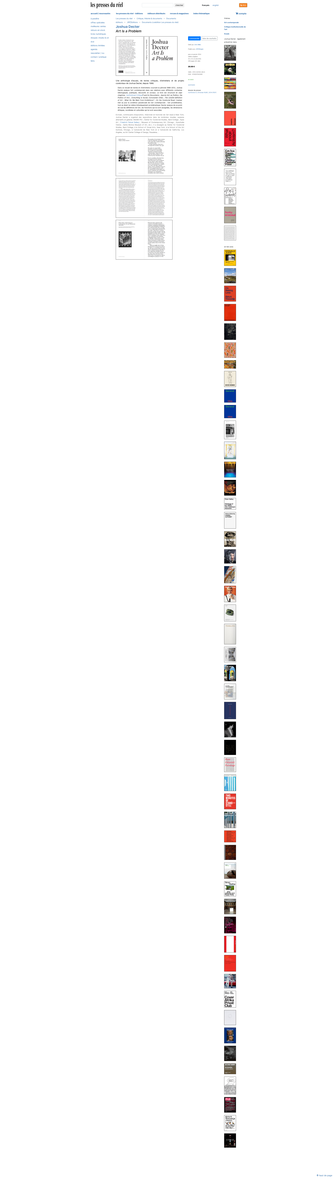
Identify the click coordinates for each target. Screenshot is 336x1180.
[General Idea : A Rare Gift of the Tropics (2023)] (231, 350)
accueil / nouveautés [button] (100, 13)
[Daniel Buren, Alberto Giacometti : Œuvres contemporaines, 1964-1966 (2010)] (231, 963)
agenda (94, 49)
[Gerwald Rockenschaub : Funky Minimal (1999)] (231, 215)
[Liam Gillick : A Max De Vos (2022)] (231, 430)
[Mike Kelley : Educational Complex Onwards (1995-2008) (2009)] (231, 1053)
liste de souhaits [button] (209, 38)
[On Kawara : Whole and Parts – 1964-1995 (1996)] (231, 233)
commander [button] (194, 38)
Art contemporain (231, 22)
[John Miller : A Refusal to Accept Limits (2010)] (231, 981)
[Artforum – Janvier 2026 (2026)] (231, 69)
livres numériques (98, 34)
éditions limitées (98, 45)
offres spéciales (98, 22)
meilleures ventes (98, 26)
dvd (92, 41)
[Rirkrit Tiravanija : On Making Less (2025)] (231, 293)
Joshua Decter (128, 27)
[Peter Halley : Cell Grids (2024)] (231, 312)
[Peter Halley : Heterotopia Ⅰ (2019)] (231, 469)
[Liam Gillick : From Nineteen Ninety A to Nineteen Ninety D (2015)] (231, 691)
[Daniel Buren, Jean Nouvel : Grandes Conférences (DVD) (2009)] (231, 1035)
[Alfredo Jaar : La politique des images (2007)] (231, 1140)
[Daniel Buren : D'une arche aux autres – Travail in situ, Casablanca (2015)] (231, 673)
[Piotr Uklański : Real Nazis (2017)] (231, 539)
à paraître (95, 18)
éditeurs (119, 22)
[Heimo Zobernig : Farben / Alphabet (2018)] (231, 520)
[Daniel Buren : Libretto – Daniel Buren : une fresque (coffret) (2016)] (231, 654)
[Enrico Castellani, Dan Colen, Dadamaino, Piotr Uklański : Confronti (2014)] (231, 836)
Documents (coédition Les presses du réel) (160, 22)
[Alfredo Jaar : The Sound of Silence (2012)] (231, 906)
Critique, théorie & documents (149, 18)
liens (93, 61)
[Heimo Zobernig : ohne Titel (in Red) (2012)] (231, 925)
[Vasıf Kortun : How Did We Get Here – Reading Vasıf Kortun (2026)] (231, 53)
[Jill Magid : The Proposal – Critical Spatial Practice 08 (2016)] (231, 613)
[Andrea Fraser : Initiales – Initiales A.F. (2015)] (231, 729)
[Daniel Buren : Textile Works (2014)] (231, 783)
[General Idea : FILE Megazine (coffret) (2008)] (231, 1105)
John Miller (197, 44)
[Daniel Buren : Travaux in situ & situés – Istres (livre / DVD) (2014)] (231, 820)
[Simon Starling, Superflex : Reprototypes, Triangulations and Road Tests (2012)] (231, 889)
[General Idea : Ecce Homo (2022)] (231, 379)
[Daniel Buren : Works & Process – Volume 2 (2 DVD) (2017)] (231, 575)
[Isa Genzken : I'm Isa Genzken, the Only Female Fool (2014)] (231, 157)
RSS (244, 5)
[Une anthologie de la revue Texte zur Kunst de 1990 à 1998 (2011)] (231, 177)
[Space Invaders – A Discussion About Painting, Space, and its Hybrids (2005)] (231, 196)
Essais (226, 34)
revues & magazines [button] (179, 13)
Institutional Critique (134, 95)
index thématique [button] (201, 13)
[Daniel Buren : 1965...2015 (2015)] (231, 710)
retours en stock (98, 30)
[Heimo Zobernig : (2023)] (231, 331)
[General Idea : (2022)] (231, 396)
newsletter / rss (97, 53)
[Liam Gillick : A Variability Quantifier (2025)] (231, 276)
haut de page (325, 1175)
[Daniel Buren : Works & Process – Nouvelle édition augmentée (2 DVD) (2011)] (231, 944)
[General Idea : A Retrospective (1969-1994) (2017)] (231, 594)
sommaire (191, 85)
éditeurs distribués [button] (156, 13)
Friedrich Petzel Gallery (129, 122)
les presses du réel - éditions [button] (129, 13)
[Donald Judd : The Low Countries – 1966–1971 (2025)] (231, 258)
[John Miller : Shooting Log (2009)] (231, 1017)
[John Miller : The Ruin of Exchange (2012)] (231, 870)
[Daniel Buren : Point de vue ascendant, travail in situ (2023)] (231, 364)
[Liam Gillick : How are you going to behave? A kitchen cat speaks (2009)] (231, 1085)
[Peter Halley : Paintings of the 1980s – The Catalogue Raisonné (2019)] (231, 504)
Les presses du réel (124, 18)
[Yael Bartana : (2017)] (231, 556)
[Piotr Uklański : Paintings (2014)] (231, 765)
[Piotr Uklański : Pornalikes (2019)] (231, 488)
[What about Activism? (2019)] (231, 137)
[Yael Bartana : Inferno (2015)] (231, 747)
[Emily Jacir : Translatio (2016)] (231, 634)
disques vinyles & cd (100, 38)
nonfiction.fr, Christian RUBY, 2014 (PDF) (202, 92)
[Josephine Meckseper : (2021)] (231, 118)
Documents (171, 18)
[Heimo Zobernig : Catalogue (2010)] (231, 999)
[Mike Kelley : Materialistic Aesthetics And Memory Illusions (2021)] (231, 450)
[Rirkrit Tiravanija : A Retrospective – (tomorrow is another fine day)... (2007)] (231, 1123)
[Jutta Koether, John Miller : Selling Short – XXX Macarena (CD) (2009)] (231, 1069)
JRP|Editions (132, 22)
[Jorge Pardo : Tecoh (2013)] (231, 852)
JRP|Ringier (199, 49)
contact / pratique (98, 57)
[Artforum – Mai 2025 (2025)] (231, 83)
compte (242, 13)
